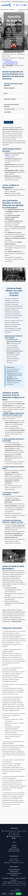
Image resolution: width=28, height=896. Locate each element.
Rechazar (4, 893)
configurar (17, 889)
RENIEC (7, 155)
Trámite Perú (14, 875)
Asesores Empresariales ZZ (14, 873)
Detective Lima (14, 871)
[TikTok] (26, 5)
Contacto (14, 847)
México (14, 882)
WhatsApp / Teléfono (10, 99)
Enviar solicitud (8, 122)
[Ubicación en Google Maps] (24, 5)
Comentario (7, 112)
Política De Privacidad (14, 851)
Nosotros (14, 845)
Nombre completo (9, 88)
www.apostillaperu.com (11, 64)
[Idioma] (17, 5)
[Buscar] (18, 5)
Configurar (11, 893)
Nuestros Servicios (14, 849)
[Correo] (20, 5)
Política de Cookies (15, 890)
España (9, 882)
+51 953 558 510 (7, 1)
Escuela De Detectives (14, 869)
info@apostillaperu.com (21, 1)
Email (5, 93)
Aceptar (18, 893)
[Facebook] (22, 5)
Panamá (3, 885)
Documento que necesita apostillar (11, 105)
